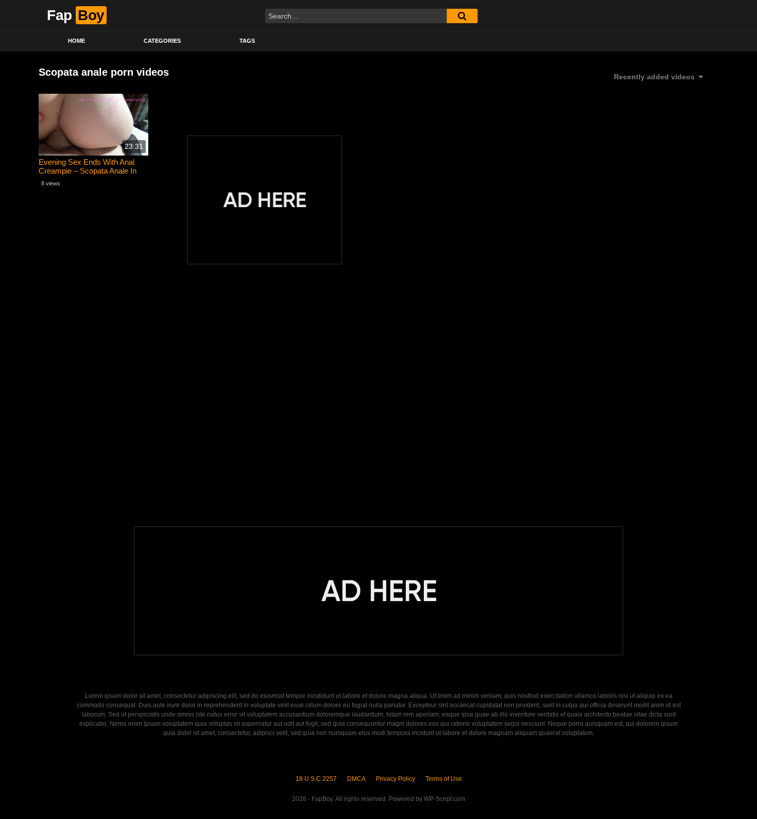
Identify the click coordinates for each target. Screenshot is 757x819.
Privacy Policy (395, 778)
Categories (162, 41)
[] (461, 16)
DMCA (356, 778)
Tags (247, 41)
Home (76, 41)
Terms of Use (443, 778)
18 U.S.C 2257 (316, 778)
